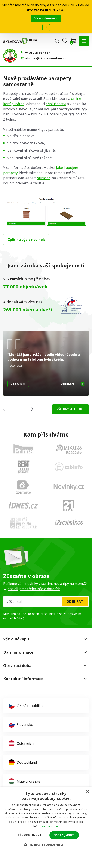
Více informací (46, 18)
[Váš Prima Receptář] (23, 523)
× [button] (87, 791)
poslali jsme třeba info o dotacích (33, 588)
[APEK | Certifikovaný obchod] (71, 305)
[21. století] (68, 505)
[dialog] (46, 819)
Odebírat (74, 601)
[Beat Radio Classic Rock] (23, 466)
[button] (84, 41)
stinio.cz (43, 178)
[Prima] (23, 449)
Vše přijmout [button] (64, 835)
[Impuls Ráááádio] (69, 449)
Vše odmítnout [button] (29, 835)
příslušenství (56, 103)
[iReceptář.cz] (69, 522)
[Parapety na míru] (46, 227)
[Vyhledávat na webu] (57, 41)
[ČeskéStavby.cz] (23, 487)
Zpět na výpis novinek (26, 239)
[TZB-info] (69, 467)
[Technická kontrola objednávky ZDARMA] (10, 56)
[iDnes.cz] (23, 505)
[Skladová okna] (20, 41)
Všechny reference (70, 409)
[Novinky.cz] (68, 487)
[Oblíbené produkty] (64, 40)
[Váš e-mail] (46, 601)
